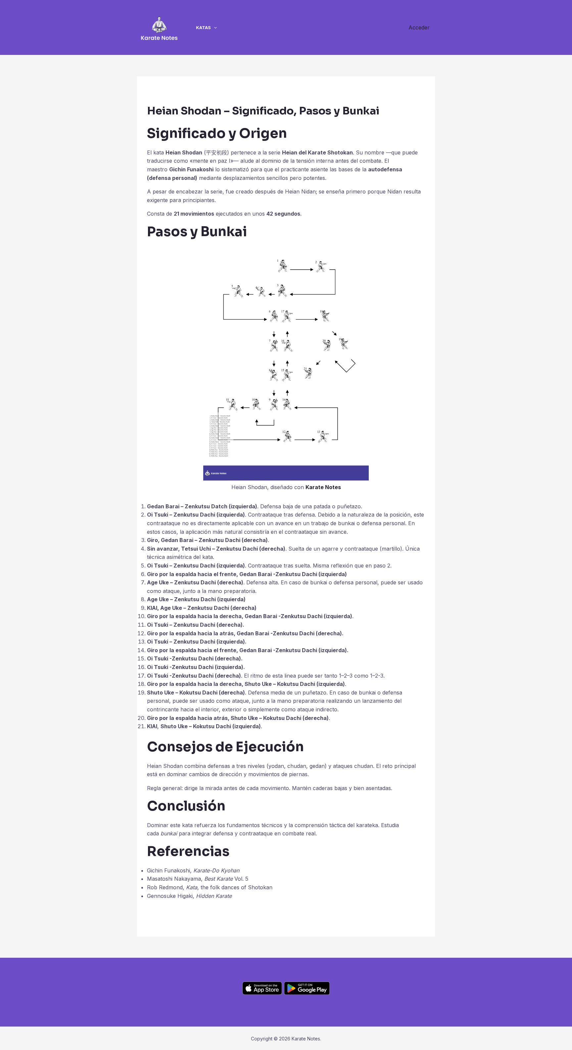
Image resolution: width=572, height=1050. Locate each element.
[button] (214, 27)
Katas (203, 27)
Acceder (419, 27)
